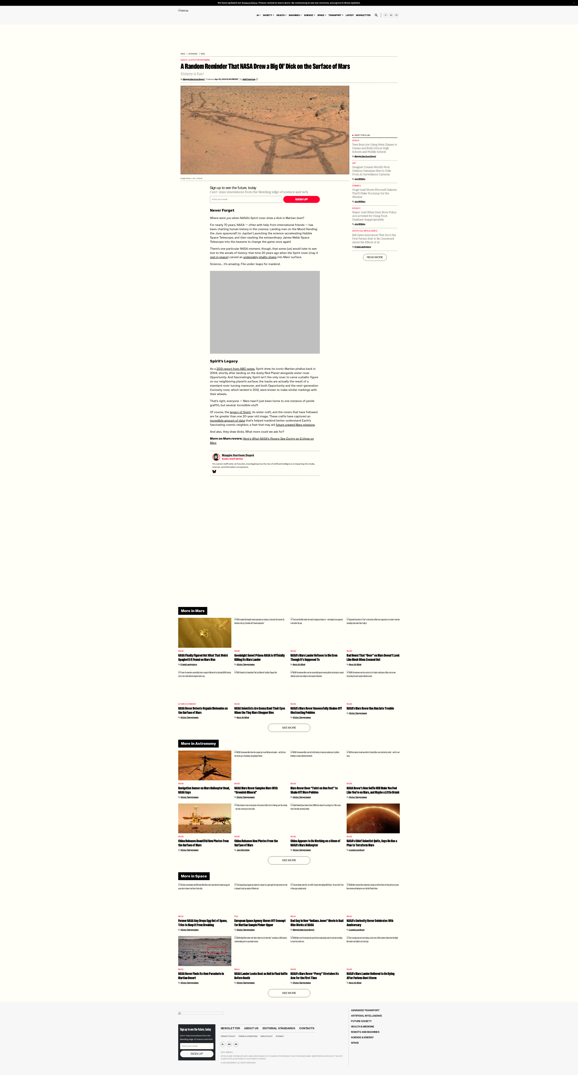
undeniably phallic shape (260, 257)
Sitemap (280, 1036)
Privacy (356, 208)
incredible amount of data (227, 420)
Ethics (355, 141)
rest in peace (219, 257)
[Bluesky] (214, 471)
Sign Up (301, 199)
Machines (294, 15)
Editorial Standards (279, 1028)
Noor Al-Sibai (299, 664)
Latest (350, 15)
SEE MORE (289, 727)
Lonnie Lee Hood (356, 850)
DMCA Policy (267, 1036)
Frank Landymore (363, 247)
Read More (375, 257)
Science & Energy (187, 704)
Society (267, 15)
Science (308, 15)
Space (320, 15)
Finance (356, 186)
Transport (334, 15)
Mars (203, 54)
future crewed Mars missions (295, 425)
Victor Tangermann (246, 664)
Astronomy (192, 54)
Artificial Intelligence (364, 231)
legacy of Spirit (240, 412)
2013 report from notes (235, 369)
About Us (251, 1028)
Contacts (306, 1028)
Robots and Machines (365, 1032)
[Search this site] (376, 15)
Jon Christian (243, 850)
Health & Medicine (362, 1026)
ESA (236, 916)
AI (258, 15)
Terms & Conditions (248, 1036)
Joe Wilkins (360, 179)
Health (281, 15)
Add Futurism (248, 79)
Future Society (361, 1021)
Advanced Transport (365, 1010)
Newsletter (363, 15)
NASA (180, 916)
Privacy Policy (249, 3)
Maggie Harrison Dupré (193, 79)
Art (354, 163)
